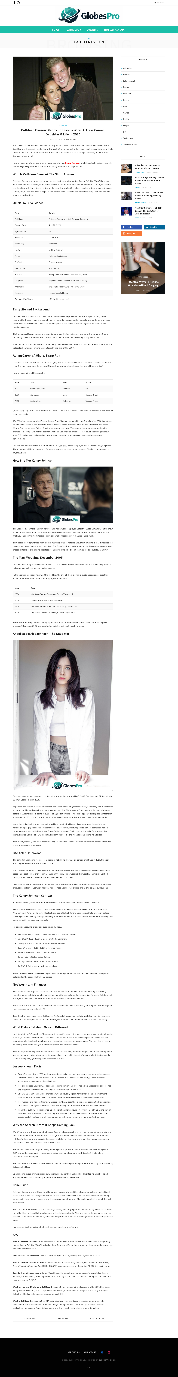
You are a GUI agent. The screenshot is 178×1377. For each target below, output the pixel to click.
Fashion (126, 87)
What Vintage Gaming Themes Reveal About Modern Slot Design (149, 180)
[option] (143, 268)
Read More (63, 1318)
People (55, 29)
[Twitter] (96, 1318)
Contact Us (73, 1352)
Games (126, 113)
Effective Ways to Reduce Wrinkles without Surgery (143, 283)
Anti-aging (127, 68)
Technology (73, 29)
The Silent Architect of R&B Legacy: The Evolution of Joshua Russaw (148, 211)
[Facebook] (93, 1318)
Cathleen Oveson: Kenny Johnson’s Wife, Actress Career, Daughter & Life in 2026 (63, 132)
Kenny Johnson (72, 163)
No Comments (70, 139)
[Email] (103, 1318)
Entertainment (129, 81)
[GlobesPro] (89, 15)
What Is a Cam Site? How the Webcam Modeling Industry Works (149, 195)
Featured (127, 93)
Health (126, 119)
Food (125, 106)
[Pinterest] (99, 1318)
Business (92, 29)
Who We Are (90, 1352)
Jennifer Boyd (30, 1318)
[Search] (155, 3)
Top (89, 1367)
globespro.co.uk (107, 1360)
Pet (124, 132)
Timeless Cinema (114, 29)
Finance (126, 100)
